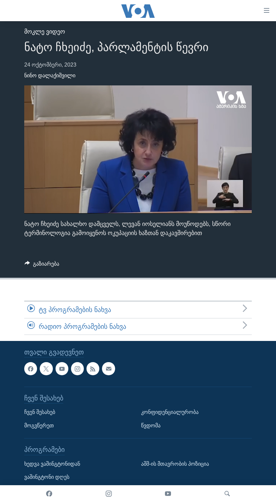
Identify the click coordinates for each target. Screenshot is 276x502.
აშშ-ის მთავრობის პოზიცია (175, 464)
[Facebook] (49, 493)
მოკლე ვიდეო (44, 31)
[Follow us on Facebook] (30, 368)
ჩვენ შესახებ (39, 412)
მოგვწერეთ (39, 425)
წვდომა (151, 425)
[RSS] (93, 368)
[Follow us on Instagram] (77, 368)
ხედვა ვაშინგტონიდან (52, 464)
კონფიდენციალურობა (170, 412)
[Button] (42, 265)
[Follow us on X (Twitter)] (46, 368)
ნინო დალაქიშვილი (49, 75)
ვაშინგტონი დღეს (46, 477)
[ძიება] (227, 493)
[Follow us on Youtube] (62, 368)
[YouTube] (168, 493)
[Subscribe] (108, 368)
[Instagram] (108, 493)
